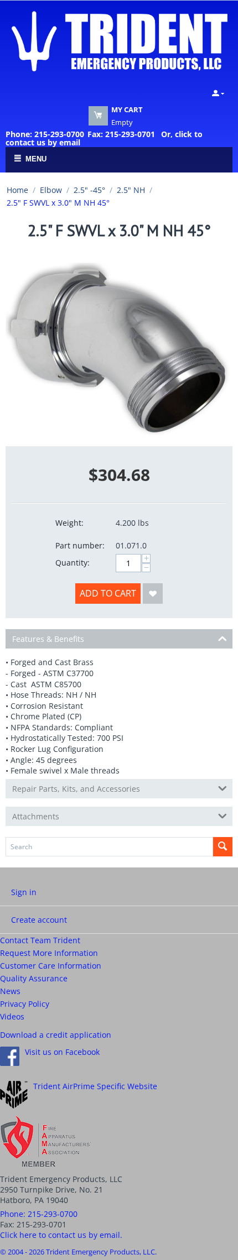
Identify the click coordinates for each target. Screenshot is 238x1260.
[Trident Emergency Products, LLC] (119, 40)
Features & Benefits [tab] (48, 639)
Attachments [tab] (35, 816)
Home (17, 190)
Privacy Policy (24, 1003)
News (10, 991)
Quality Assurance (34, 978)
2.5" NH (131, 190)
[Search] (222, 846)
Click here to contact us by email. (61, 1235)
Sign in (24, 892)
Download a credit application (55, 1034)
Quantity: (72, 562)
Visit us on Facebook (62, 1052)
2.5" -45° (89, 190)
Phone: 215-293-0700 (45, 134)
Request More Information (49, 953)
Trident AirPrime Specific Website (95, 1086)
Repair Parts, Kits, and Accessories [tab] (76, 788)
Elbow (51, 190)
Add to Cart (108, 593)
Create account (39, 919)
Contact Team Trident (40, 940)
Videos (12, 1016)
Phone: (38, 1214)
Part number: (80, 545)
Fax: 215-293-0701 (121, 134)
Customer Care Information (50, 965)
